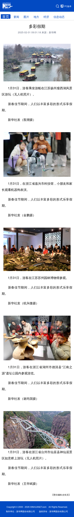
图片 (26, 17)
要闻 (16, 17)
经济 (46, 17)
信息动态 (59, 17)
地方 (36, 17)
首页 (5, 16)
